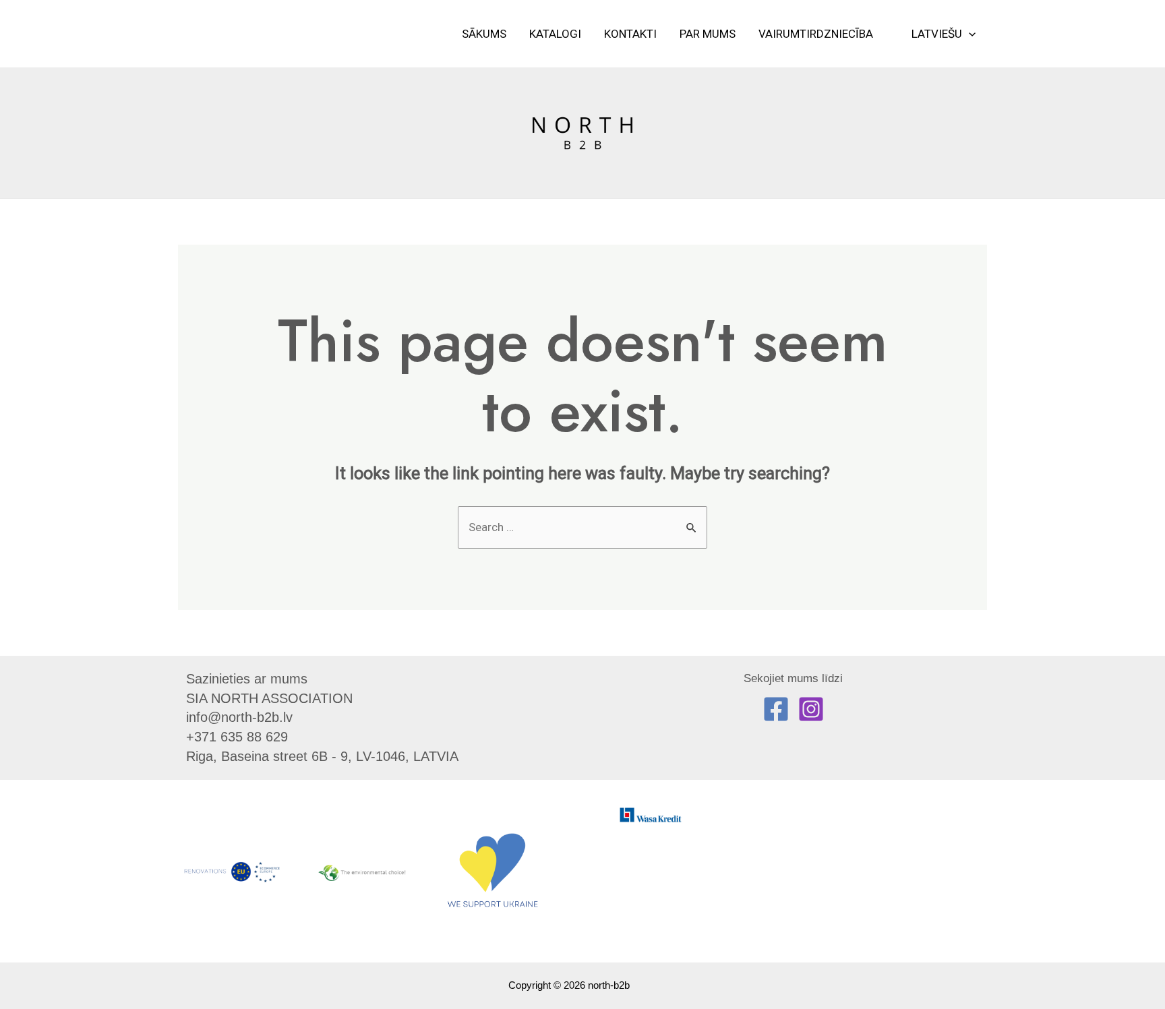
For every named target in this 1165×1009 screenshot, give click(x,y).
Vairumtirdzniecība (815, 33)
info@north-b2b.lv (239, 717)
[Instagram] (811, 709)
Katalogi (555, 33)
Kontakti (630, 33)
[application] (969, 34)
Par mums (708, 33)
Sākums (484, 33)
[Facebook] (776, 709)
